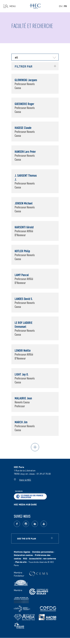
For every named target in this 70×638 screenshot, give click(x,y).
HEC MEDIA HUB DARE (25, 504)
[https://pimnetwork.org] (21, 583)
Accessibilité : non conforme (42, 558)
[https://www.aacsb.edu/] (47, 617)
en (60, 6)
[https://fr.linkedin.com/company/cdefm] (22, 609)
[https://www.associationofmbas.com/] (24, 617)
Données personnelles (43, 551)
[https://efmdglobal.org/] (19, 626)
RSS (25, 558)
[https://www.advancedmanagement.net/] (21, 600)
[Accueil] (35, 5)
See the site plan (26, 538)
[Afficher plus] (35, 447)
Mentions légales (22, 551)
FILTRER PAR (23, 66)
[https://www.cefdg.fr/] (48, 608)
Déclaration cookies (23, 555)
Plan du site (21, 561)
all (16, 57)
